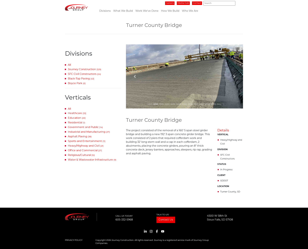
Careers (170, 3)
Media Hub (183, 3)
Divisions (105, 11)
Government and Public (85, 127)
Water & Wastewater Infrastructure (92, 160)
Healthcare (77, 113)
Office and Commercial (85, 150)
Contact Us (165, 220)
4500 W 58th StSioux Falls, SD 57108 (220, 218)
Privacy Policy (73, 240)
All (69, 65)
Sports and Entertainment (86, 141)
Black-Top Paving (81, 79)
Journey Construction (84, 69)
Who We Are (190, 11)
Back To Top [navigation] (301, 243)
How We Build (170, 11)
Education (77, 118)
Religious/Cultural (81, 155)
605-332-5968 (124, 220)
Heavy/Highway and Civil (85, 146)
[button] (135, 76)
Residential (76, 122)
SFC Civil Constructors (84, 74)
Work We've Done (146, 11)
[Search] (232, 3)
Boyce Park (77, 83)
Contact (197, 3)
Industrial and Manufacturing (89, 132)
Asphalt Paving (79, 136)
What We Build (123, 11)
